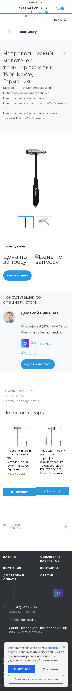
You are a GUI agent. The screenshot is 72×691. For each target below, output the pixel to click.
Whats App (48, 593)
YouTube (28, 593)
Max (58, 593)
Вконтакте (7, 593)
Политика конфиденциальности (36, 679)
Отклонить (50, 669)
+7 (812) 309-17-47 (33, 7)
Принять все (21, 669)
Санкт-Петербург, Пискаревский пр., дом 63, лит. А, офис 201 (38, 630)
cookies (53, 647)
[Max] (25, 343)
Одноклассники (38, 593)
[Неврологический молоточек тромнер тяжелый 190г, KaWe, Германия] (36, 178)
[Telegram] (29, 353)
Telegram (17, 593)
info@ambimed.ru (32, 16)
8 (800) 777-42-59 (53, 326)
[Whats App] (41, 343)
